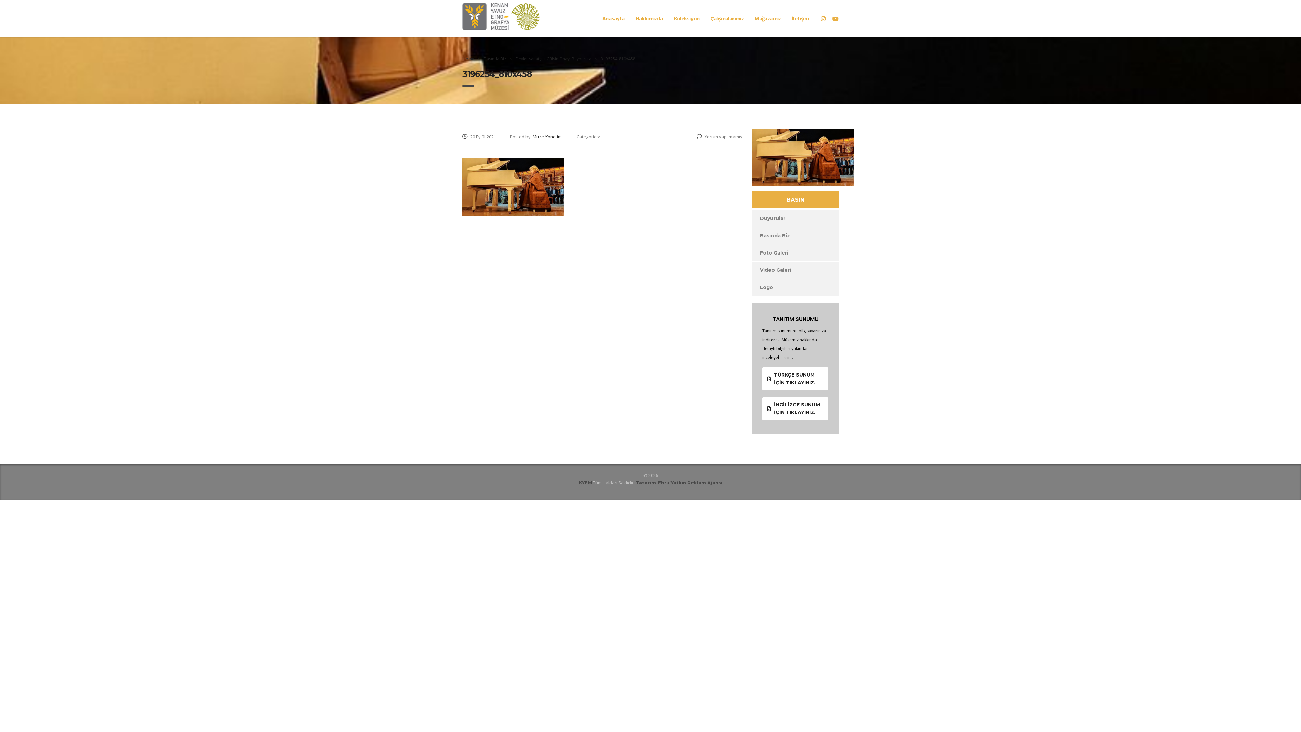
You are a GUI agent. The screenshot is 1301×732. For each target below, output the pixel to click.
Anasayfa (613, 18)
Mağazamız (768, 18)
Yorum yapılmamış (723, 137)
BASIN (795, 200)
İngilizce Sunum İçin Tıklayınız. (797, 408)
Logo (766, 287)
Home (468, 59)
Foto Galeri (774, 253)
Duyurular (772, 218)
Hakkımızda (649, 18)
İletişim (800, 18)
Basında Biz (775, 235)
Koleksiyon (687, 18)
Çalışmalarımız (727, 18)
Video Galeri (775, 270)
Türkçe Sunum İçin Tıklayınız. (794, 379)
